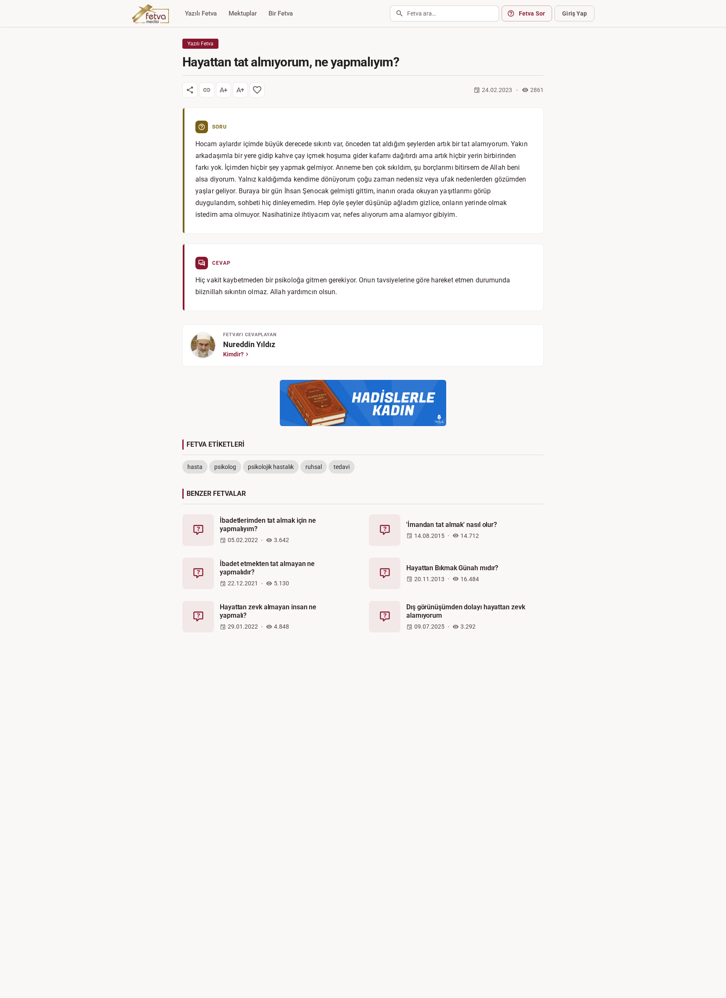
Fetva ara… (421, 13)
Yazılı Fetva (201, 13)
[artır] (240, 89)
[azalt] (223, 89)
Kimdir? (233, 354)
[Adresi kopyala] (206, 89)
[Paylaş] (189, 89)
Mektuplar (243, 13)
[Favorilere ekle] (257, 89)
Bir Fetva (280, 13)
